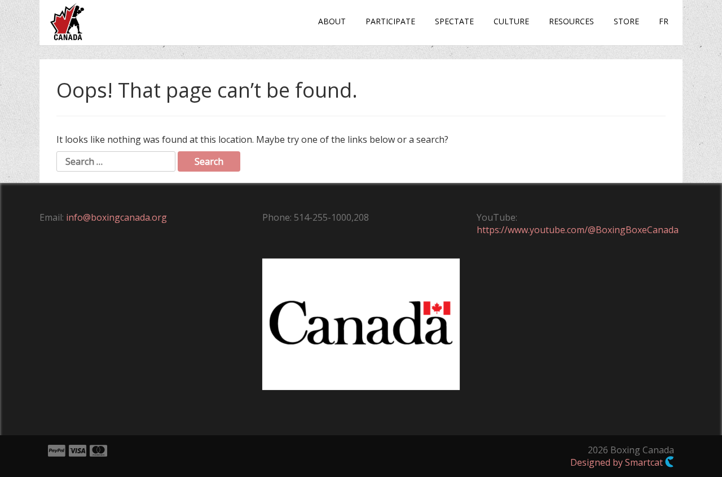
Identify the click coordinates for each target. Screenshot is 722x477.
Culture (511, 21)
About (332, 21)
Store (626, 21)
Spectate (454, 21)
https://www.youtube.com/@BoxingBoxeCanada (578, 230)
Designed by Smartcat (617, 462)
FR (663, 21)
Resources (571, 21)
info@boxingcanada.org (116, 217)
